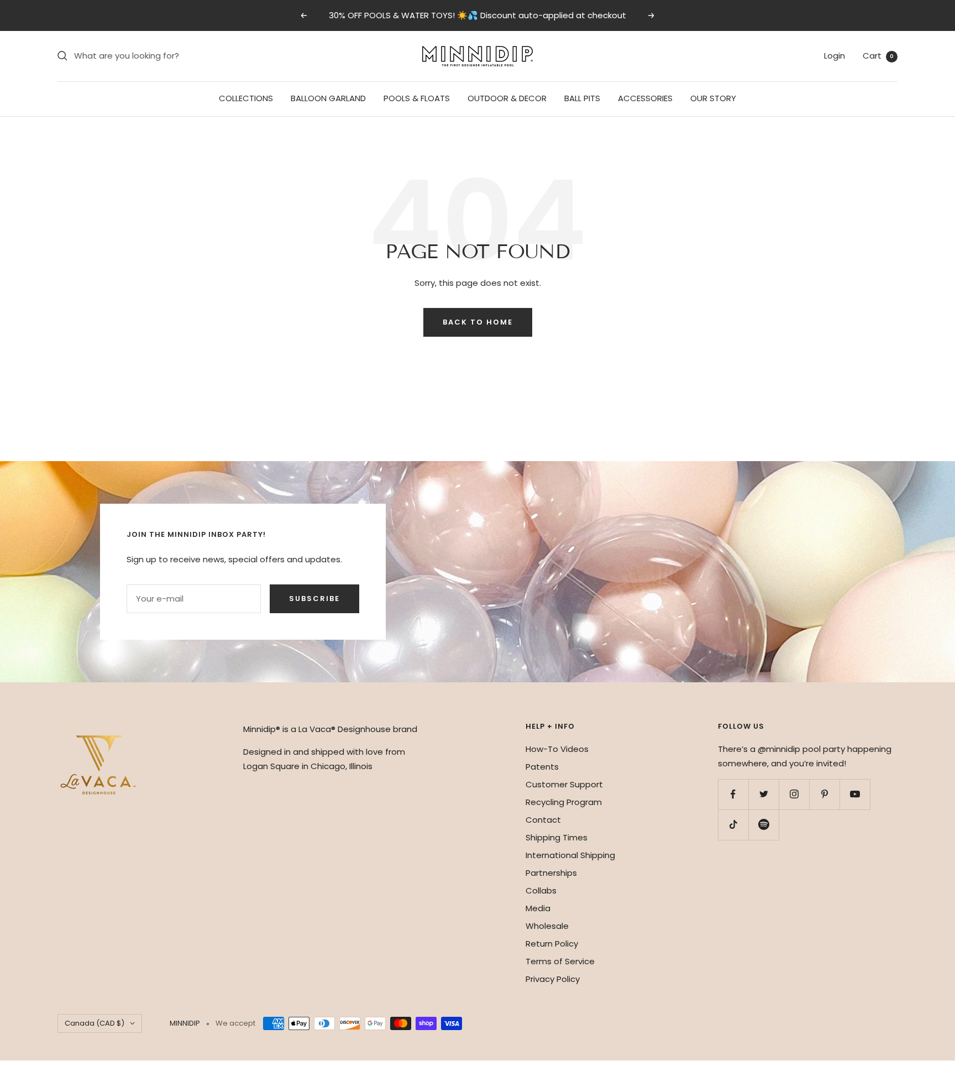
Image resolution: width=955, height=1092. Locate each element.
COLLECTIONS (246, 98)
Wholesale (547, 926)
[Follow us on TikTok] (733, 824)
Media (538, 908)
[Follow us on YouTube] (854, 794)
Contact (543, 819)
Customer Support (564, 784)
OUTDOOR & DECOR (507, 98)
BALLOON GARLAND (328, 98)
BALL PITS (582, 98)
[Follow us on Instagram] (794, 794)
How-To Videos (557, 749)
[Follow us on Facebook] (733, 794)
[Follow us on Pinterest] (824, 794)
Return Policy (552, 943)
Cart (878, 55)
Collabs (541, 890)
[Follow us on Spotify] (763, 824)
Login (834, 55)
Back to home (478, 322)
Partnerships (551, 873)
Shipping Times (556, 837)
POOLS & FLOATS (417, 98)
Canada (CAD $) (94, 1023)
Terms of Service (560, 961)
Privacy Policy (553, 979)
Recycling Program (564, 802)
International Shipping (570, 855)
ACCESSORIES (645, 98)
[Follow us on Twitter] (763, 794)
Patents (542, 766)
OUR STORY (713, 98)
